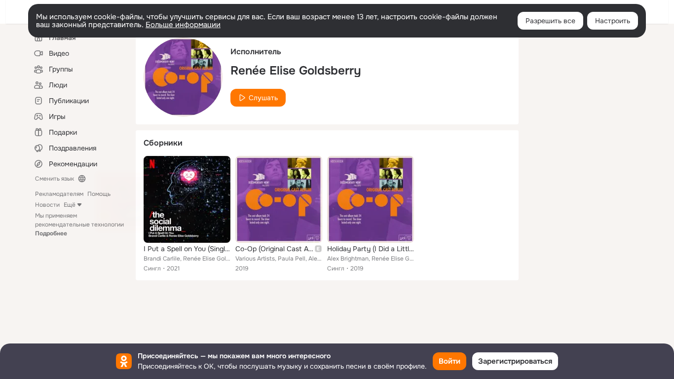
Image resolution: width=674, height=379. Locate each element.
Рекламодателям (59, 194)
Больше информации (183, 25)
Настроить (612, 20)
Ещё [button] (69, 205)
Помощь (99, 194)
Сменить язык (54, 179)
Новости (47, 205)
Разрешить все (550, 20)
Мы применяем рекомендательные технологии (79, 224)
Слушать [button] (263, 97)
